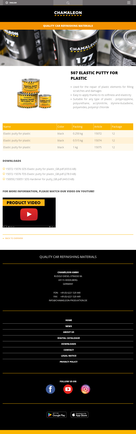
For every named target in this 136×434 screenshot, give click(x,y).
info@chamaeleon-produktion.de (68, 300)
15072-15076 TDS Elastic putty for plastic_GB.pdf (41, 174)
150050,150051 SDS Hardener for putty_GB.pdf (40, 179)
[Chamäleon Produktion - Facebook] (50, 393)
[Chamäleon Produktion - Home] (68, 21)
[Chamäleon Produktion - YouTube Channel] (67, 393)
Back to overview (14, 238)
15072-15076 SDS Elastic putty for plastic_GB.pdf (41, 169)
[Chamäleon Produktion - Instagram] (85, 393)
